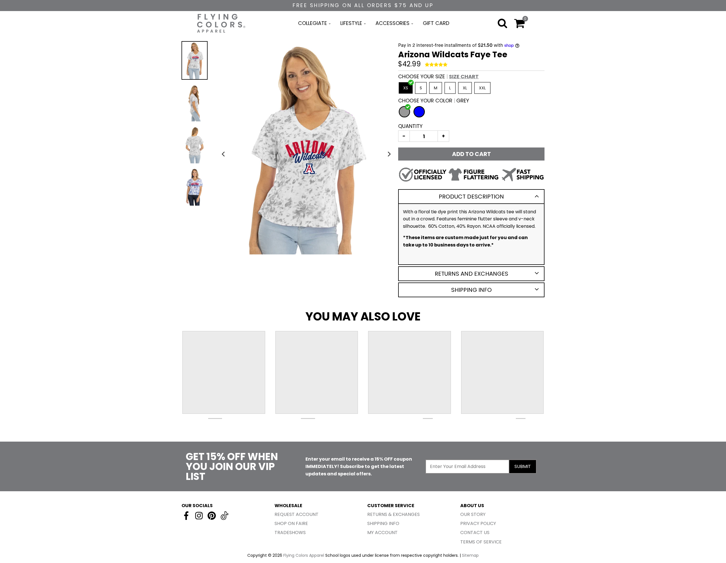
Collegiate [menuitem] (312, 23)
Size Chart (464, 76)
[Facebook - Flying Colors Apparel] (186, 515)
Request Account (296, 514)
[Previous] (224, 154)
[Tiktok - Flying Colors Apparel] (224, 515)
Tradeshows (290, 532)
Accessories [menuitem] (392, 23)
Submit (522, 466)
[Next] (389, 154)
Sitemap (470, 555)
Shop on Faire (291, 523)
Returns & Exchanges (393, 514)
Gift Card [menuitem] (436, 23)
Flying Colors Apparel (303, 555)
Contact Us (474, 532)
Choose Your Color (433, 100)
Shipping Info (471, 290)
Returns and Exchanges (471, 274)
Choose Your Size (438, 76)
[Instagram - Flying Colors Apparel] (199, 515)
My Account (382, 532)
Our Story (473, 514)
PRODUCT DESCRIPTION (471, 197)
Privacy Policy (478, 523)
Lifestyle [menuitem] (351, 23)
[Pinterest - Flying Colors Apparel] (211, 515)
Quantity (410, 126)
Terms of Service (481, 542)
